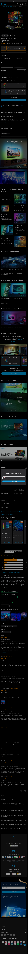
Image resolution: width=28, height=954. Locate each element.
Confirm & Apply (13, 481)
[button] (13, 477)
